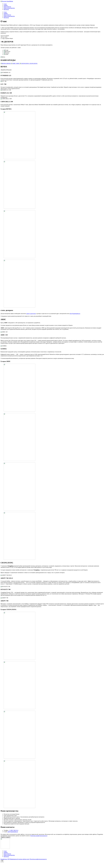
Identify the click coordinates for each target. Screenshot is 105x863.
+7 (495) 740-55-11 (13, 830)
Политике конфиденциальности (38, 835)
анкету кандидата (31, 313)
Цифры (6, 5)
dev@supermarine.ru (75, 313)
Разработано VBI (5, 859)
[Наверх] (2, 861)
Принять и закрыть (5, 837)
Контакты (6, 9)
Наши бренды (7, 6)
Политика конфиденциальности (38, 859)
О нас (5, 4)
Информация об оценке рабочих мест (20, 859)
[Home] (7, 1)
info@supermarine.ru (13, 831)
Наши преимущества (9, 8)
